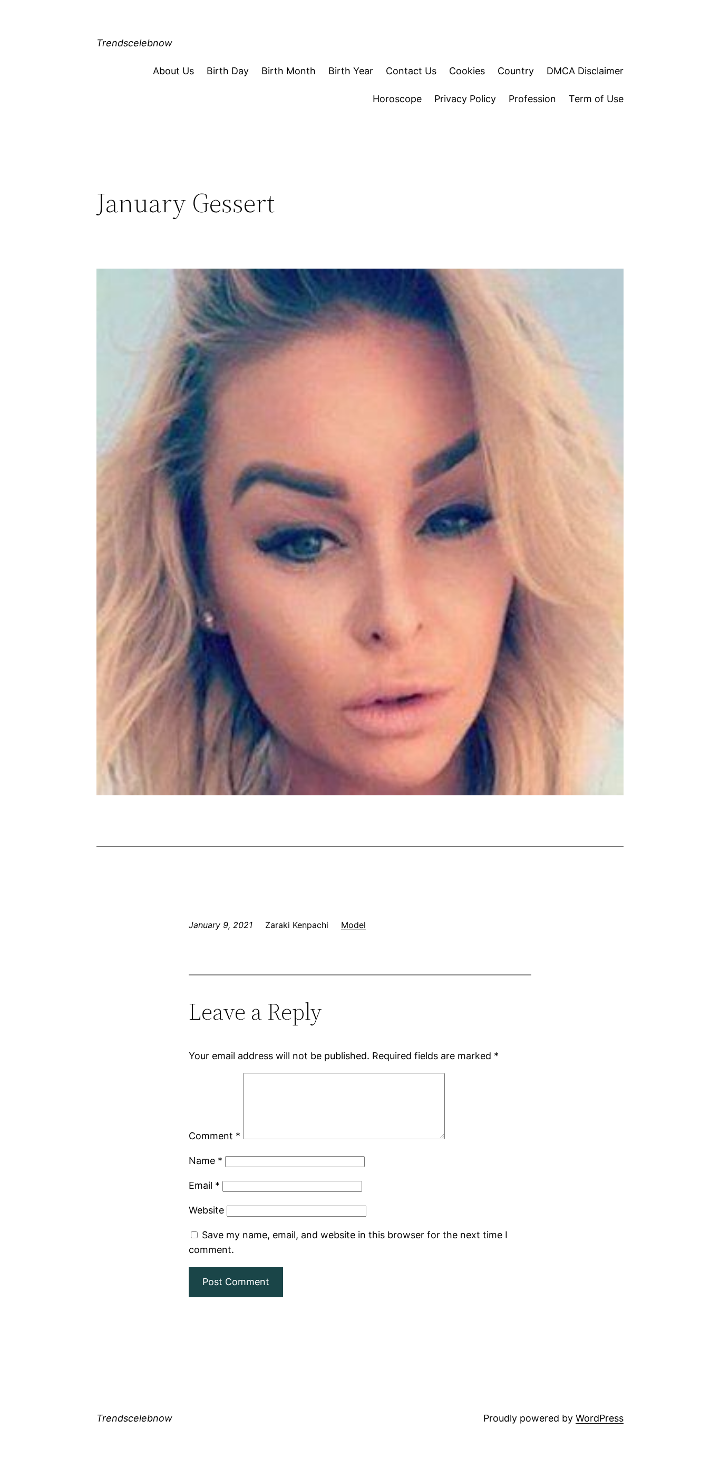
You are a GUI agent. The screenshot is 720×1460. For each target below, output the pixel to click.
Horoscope (397, 98)
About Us (173, 70)
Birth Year (350, 70)
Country (516, 70)
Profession (532, 98)
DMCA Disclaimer (585, 70)
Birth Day (228, 70)
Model (353, 925)
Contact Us (411, 70)
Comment (214, 1135)
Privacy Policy (465, 98)
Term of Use (596, 98)
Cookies (467, 70)
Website (206, 1210)
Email (204, 1185)
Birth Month (288, 70)
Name (205, 1160)
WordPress (600, 1418)
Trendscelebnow (134, 42)
